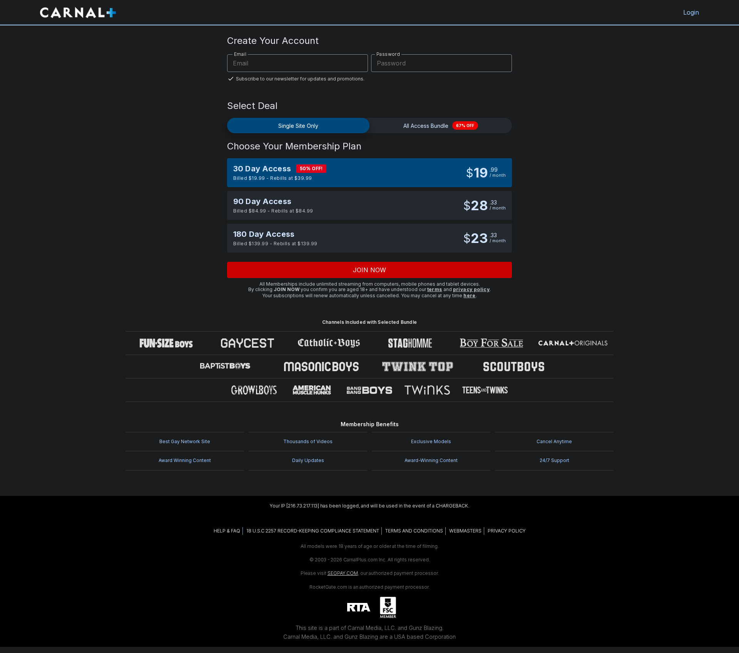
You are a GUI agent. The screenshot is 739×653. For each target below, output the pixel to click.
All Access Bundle (438, 125)
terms (434, 289)
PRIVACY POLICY (507, 531)
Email (240, 54)
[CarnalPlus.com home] (78, 12)
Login (691, 12)
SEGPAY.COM (343, 573)
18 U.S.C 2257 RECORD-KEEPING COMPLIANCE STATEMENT (312, 531)
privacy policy (471, 289)
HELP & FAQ (227, 531)
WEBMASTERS (465, 531)
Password (388, 54)
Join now (369, 270)
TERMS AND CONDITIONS (414, 531)
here (469, 295)
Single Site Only (298, 125)
